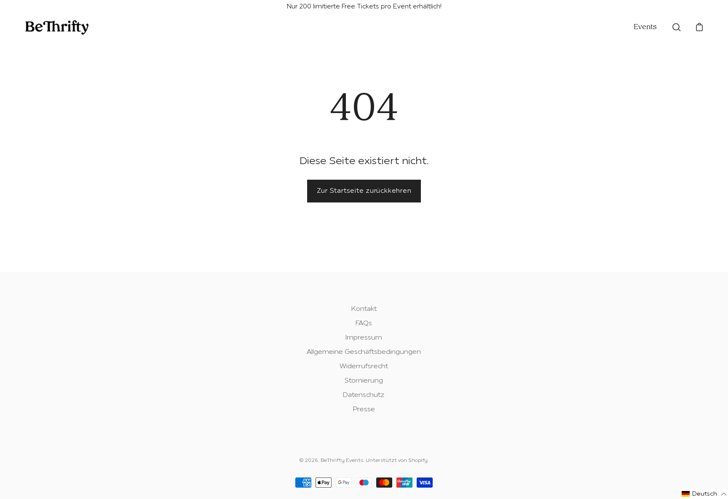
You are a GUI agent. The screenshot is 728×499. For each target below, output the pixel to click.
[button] (704, 494)
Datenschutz (364, 395)
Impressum (363, 337)
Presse (364, 409)
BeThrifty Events (342, 460)
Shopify (417, 460)
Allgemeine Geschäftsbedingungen (364, 352)
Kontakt (364, 309)
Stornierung (364, 381)
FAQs (364, 323)
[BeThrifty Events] (56, 27)
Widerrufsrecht (364, 366)
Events (645, 27)
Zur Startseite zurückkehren (364, 191)
